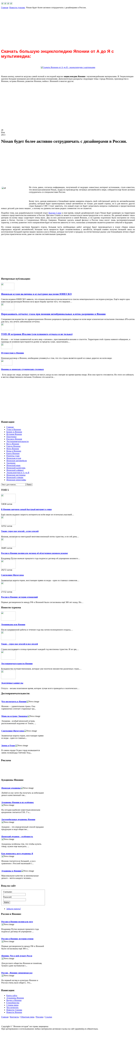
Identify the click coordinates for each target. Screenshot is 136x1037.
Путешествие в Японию (12, 353)
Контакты (14, 1017)
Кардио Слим (55, 213)
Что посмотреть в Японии (13, 701)
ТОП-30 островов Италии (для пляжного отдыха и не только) (37, 334)
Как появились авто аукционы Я (17, 853)
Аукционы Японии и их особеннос (17, 802)
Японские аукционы (11, 788)
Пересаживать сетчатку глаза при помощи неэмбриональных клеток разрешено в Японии (53, 314)
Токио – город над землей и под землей (19, 644)
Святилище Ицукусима (12, 575)
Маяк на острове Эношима (14, 716)
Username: (7, 892)
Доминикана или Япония (13, 624)
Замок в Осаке (8, 745)
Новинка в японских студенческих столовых (22, 369)
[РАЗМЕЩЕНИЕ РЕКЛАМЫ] (11, 3)
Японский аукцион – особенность (17, 836)
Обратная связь (27, 1017)
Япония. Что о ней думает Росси (16, 956)
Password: (7, 897)
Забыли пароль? (13, 909)
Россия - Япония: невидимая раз (16, 973)
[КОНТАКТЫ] (8, 3)
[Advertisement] (68, 27)
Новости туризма (17, 7)
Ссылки (48, 1017)
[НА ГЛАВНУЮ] (2, 3)
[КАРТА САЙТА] (5, 3)
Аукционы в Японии (11, 871)
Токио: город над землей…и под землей (20, 531)
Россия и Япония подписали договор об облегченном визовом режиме (34, 553)
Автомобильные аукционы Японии (18, 819)
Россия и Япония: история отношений (19, 597)
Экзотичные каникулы (12, 683)
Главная (4, 7)
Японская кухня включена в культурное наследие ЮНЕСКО (36, 294)
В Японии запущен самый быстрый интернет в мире (26, 509)
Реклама (39, 1017)
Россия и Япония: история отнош (17, 939)
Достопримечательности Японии (17, 663)
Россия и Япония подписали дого (17, 922)
